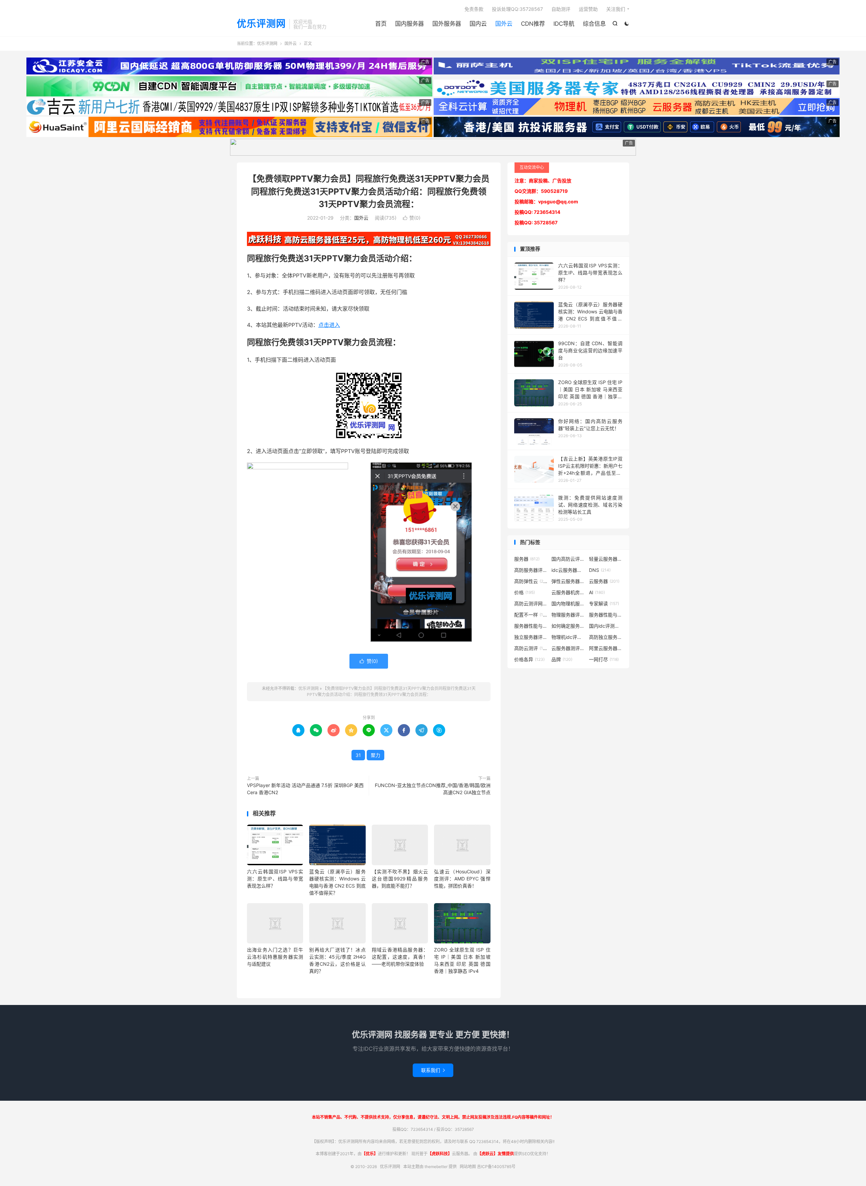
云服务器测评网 (568, 648)
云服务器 (604, 581)
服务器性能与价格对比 (606, 615)
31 (358, 755)
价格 (524, 592)
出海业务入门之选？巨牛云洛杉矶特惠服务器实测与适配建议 (275, 957)
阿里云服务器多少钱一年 (606, 648)
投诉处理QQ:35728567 (517, 9)
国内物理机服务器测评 (568, 603)
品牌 (561, 659)
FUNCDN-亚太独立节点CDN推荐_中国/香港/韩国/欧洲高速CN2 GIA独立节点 (433, 788)
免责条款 (473, 9)
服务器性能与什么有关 (531, 626)
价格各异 (529, 659)
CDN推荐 (533, 23)
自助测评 (560, 9)
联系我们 (433, 1070)
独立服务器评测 (531, 637)
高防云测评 (531, 648)
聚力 (375, 755)
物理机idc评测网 (568, 637)
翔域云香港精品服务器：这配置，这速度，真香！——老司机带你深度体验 (400, 957)
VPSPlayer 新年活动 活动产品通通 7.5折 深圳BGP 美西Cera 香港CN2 (305, 788)
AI (597, 592)
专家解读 (604, 603)
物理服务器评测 (568, 615)
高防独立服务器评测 (606, 637)
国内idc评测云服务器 (606, 626)
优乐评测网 (261, 24)
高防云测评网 (531, 603)
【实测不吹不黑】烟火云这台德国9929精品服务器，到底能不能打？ (400, 879)
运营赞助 (588, 9)
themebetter (436, 1166)
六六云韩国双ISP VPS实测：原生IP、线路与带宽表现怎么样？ (275, 879)
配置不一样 (531, 615)
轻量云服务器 (606, 559)
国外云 (503, 23)
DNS (600, 570)
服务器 (527, 559)
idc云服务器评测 (568, 570)
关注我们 (615, 9)
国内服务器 (409, 23)
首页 (381, 23)
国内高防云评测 (568, 559)
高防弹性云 (531, 581)
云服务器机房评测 (568, 592)
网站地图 (468, 1166)
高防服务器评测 (531, 570)
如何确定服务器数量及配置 (568, 626)
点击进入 (329, 324)
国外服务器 (446, 23)
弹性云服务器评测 (568, 581)
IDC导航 (563, 23)
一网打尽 (604, 659)
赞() (411, 218)
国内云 (478, 23)
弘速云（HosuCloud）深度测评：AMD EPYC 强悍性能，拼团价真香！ (462, 879)
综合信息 (594, 23)
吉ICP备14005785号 (496, 1166)
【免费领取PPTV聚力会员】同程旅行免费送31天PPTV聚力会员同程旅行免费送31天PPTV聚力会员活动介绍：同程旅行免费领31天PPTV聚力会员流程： (368, 191)
